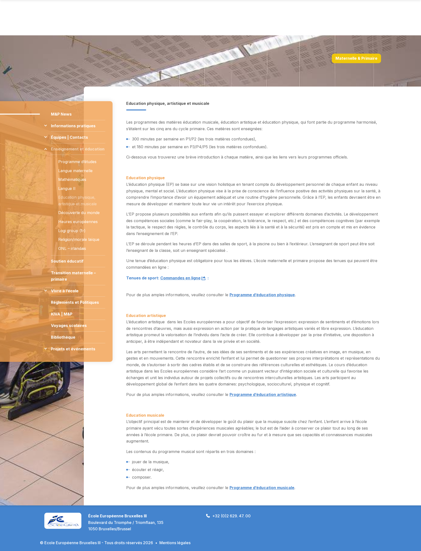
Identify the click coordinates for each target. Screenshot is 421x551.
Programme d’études (77, 161)
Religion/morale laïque (78, 239)
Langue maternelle (75, 170)
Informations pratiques (73, 125)
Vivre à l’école (64, 290)
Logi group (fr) (72, 230)
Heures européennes (78, 221)
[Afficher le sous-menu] (45, 126)
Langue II (67, 188)
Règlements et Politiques (75, 302)
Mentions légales (175, 542)
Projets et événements (73, 348)
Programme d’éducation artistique (263, 394)
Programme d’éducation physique (262, 294)
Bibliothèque (63, 337)
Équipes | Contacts (69, 137)
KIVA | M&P (61, 314)
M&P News (61, 114)
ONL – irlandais (72, 248)
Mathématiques (72, 179)
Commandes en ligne (180, 278)
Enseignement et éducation (78, 149)
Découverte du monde (79, 212)
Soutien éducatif (67, 261)
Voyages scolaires (69, 325)
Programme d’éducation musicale (262, 487)
